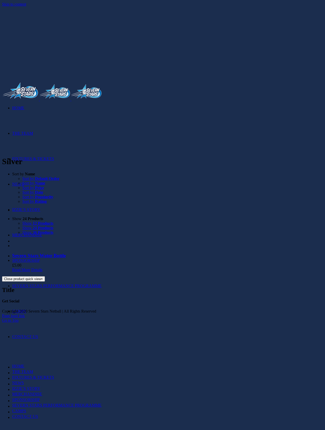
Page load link (13, 316)
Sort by (40, 178)
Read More (21, 270)
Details (36, 270)
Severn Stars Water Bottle (39, 255)
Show (37, 223)
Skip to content (14, 4)
